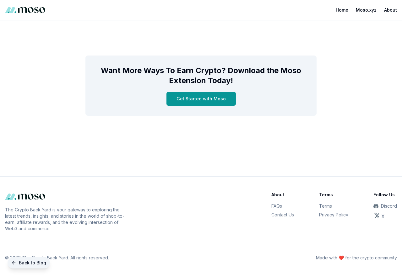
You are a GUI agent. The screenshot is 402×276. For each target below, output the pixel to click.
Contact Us (282, 214)
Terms (325, 206)
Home (342, 10)
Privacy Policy (333, 214)
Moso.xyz (366, 10)
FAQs (276, 206)
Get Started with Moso (201, 98)
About (390, 10)
